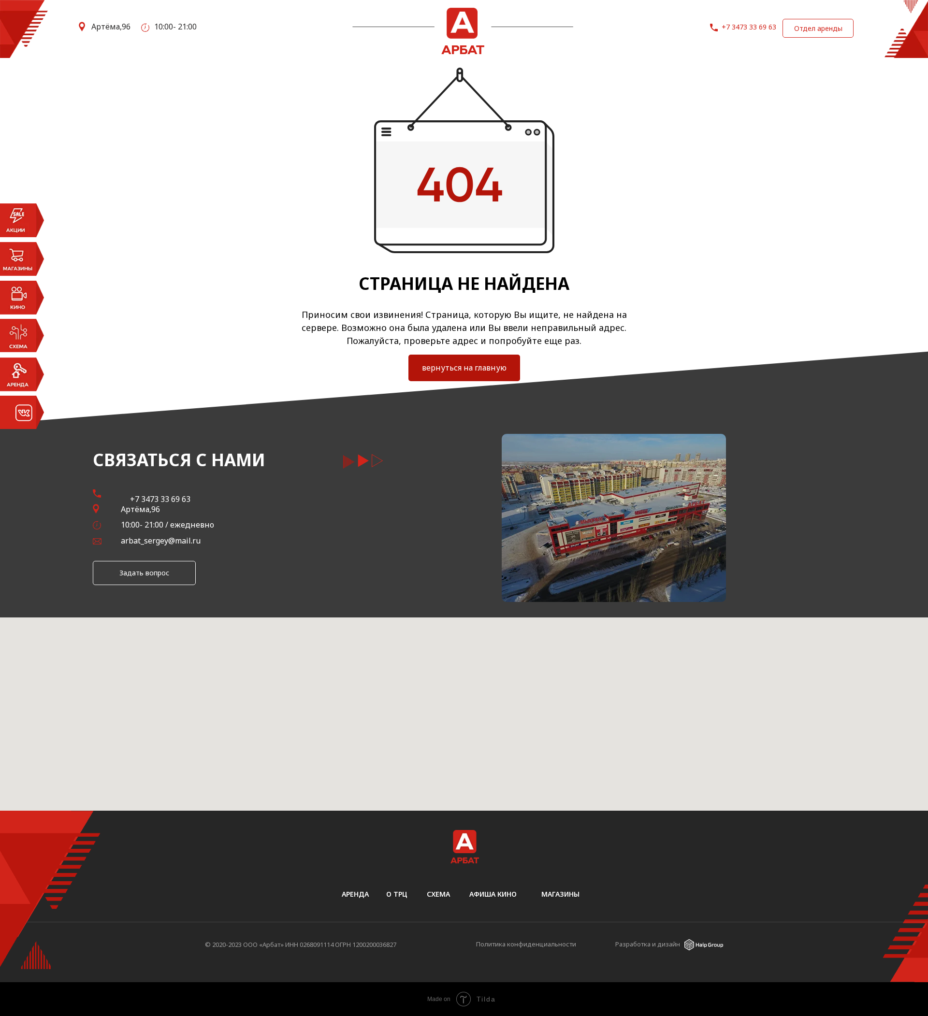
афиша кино (493, 894)
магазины (560, 894)
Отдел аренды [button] (818, 28)
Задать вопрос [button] (144, 572)
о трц (396, 894)
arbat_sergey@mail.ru (161, 540)
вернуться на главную (464, 367)
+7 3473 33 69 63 (749, 26)
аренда (355, 894)
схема (438, 894)
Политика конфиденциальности (526, 944)
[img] (703, 944)
